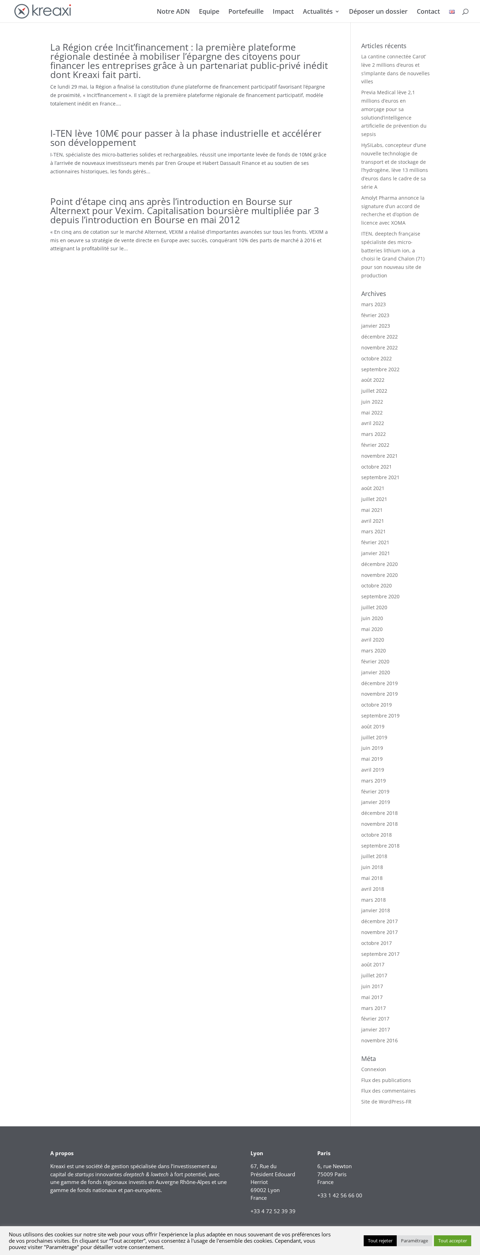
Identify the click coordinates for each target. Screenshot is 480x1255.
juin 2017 (372, 986)
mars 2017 (373, 1008)
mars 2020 (373, 650)
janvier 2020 (375, 672)
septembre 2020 (380, 596)
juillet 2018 (374, 856)
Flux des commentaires (388, 1090)
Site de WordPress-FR (386, 1101)
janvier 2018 (375, 910)
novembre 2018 (379, 823)
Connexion (373, 1069)
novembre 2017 (379, 932)
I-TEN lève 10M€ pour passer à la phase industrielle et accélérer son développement (186, 138)
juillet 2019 (374, 737)
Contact (428, 12)
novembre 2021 (379, 455)
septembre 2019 (380, 715)
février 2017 (375, 1018)
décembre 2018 (379, 813)
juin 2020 (372, 618)
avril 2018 (372, 889)
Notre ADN (173, 12)
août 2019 (372, 726)
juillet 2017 (374, 975)
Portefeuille (246, 12)
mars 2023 (373, 304)
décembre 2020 (379, 564)
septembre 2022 (380, 369)
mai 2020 (372, 629)
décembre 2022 (379, 336)
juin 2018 (372, 867)
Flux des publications (386, 1080)
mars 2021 (373, 531)
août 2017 (372, 964)
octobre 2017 (376, 943)
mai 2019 (372, 758)
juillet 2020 (374, 607)
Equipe (209, 12)
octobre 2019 (376, 704)
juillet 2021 (374, 499)
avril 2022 (372, 423)
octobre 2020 (376, 585)
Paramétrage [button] (414, 1240)
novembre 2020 (379, 575)
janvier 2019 (375, 802)
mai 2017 (372, 997)
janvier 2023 (375, 325)
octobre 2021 (376, 466)
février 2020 (375, 661)
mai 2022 (372, 412)
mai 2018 (372, 878)
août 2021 (372, 488)
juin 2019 (372, 748)
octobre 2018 (376, 834)
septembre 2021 (380, 477)
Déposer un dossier (378, 12)
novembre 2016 (379, 1040)
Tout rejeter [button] (380, 1240)
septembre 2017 (380, 954)
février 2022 (375, 445)
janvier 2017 (375, 1029)
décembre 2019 (379, 683)
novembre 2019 (379, 693)
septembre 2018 (380, 845)
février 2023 (375, 315)
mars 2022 (373, 434)
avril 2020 (372, 639)
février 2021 (375, 542)
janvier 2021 (375, 553)
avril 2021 (372, 520)
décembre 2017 (379, 921)
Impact (283, 12)
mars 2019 (373, 780)
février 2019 (375, 791)
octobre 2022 (376, 358)
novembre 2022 (379, 347)
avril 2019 (372, 769)
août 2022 (372, 379)
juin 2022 (372, 401)
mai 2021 (372, 510)
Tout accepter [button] (452, 1240)
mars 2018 (373, 899)
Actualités (318, 12)
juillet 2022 (374, 390)
